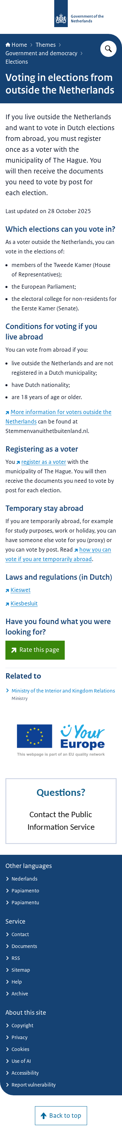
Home (19, 44)
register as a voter (43, 462)
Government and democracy (41, 53)
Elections (16, 61)
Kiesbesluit (24, 603)
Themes (46, 44)
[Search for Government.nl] (108, 49)
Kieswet (20, 590)
